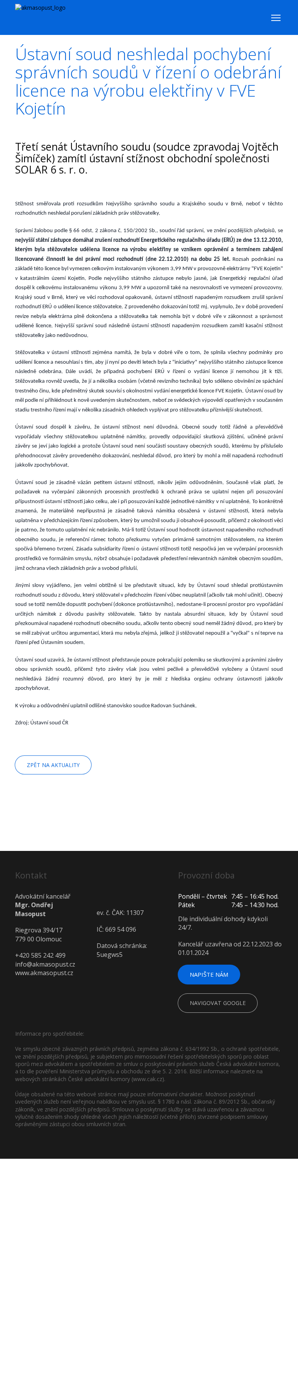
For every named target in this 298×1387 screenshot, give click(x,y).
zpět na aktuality (53, 765)
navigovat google (221, 1004)
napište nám (211, 974)
